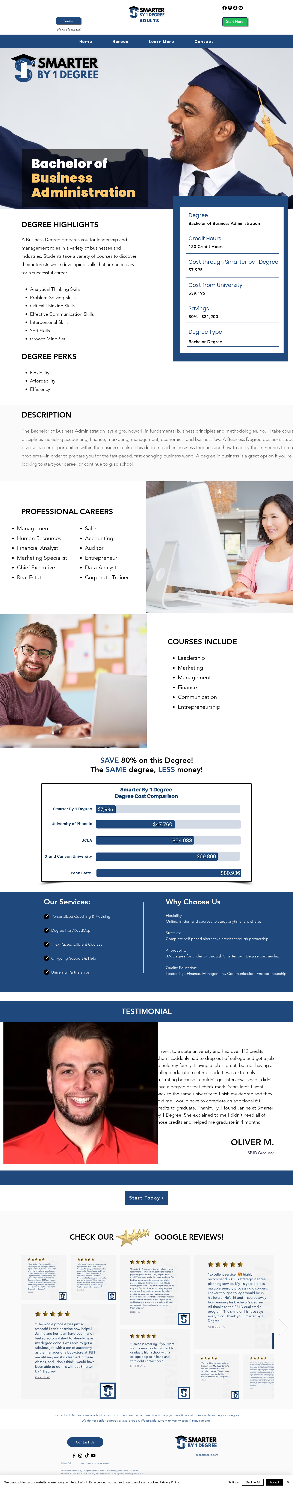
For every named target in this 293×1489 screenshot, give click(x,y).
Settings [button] (233, 1482)
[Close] (287, 1482)
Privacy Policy (169, 1482)
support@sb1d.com (207, 1454)
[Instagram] (230, 8)
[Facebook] (224, 8)
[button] (161, 42)
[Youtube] (241, 8)
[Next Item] (283, 1327)
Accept (274, 1482)
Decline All (253, 1482)
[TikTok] (235, 8)
